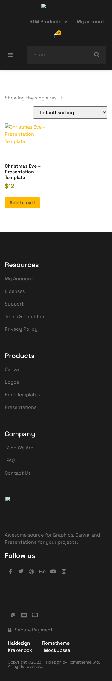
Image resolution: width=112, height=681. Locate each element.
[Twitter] (21, 571)
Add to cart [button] (22, 202)
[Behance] (42, 571)
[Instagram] (64, 571)
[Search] (97, 55)
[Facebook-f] (10, 571)
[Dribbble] (31, 571)
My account (90, 21)
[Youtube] (53, 571)
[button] (10, 54)
